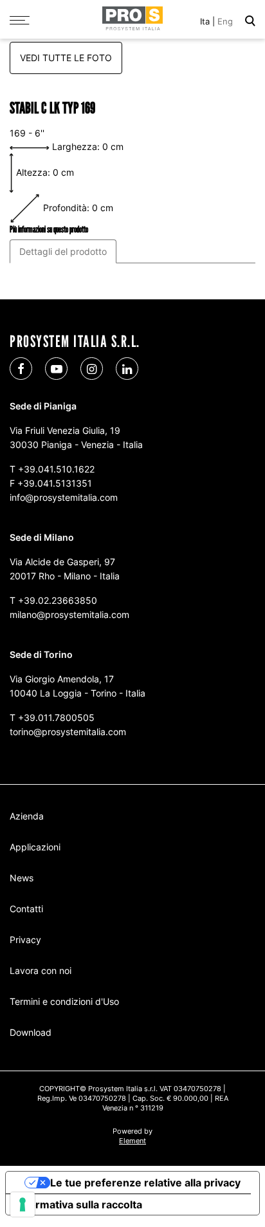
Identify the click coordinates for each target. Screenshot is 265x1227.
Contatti (26, 908)
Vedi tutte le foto (66, 57)
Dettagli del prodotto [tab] (63, 251)
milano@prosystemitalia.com (69, 614)
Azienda (27, 815)
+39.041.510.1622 (56, 469)
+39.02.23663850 (57, 600)
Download (30, 1032)
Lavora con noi (40, 970)
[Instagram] (91, 368)
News (21, 877)
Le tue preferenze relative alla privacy (145, 1182)
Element (132, 1140)
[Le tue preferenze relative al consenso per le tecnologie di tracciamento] (22, 1204)
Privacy (25, 939)
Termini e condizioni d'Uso (64, 1001)
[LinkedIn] (127, 368)
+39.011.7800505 (56, 717)
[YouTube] (56, 368)
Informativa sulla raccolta (79, 1204)
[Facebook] (21, 368)
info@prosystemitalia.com (64, 497)
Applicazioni (35, 846)
